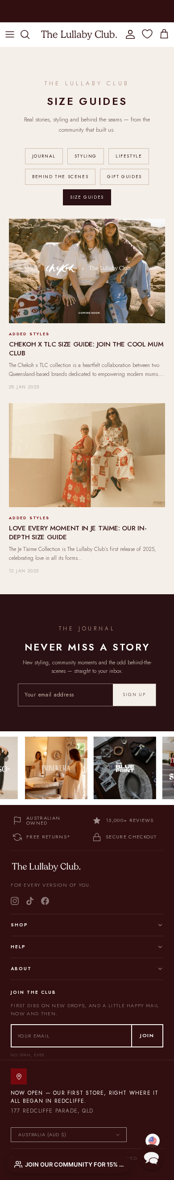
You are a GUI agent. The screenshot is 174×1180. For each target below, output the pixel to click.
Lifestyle (129, 156)
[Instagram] (15, 901)
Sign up (134, 694)
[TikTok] (30, 901)
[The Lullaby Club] (79, 34)
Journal (44, 156)
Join (147, 1035)
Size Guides (87, 197)
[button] (151, 1157)
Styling (86, 156)
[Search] (29, 34)
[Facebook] (45, 901)
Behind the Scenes (60, 176)
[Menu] (10, 34)
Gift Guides (124, 176)
